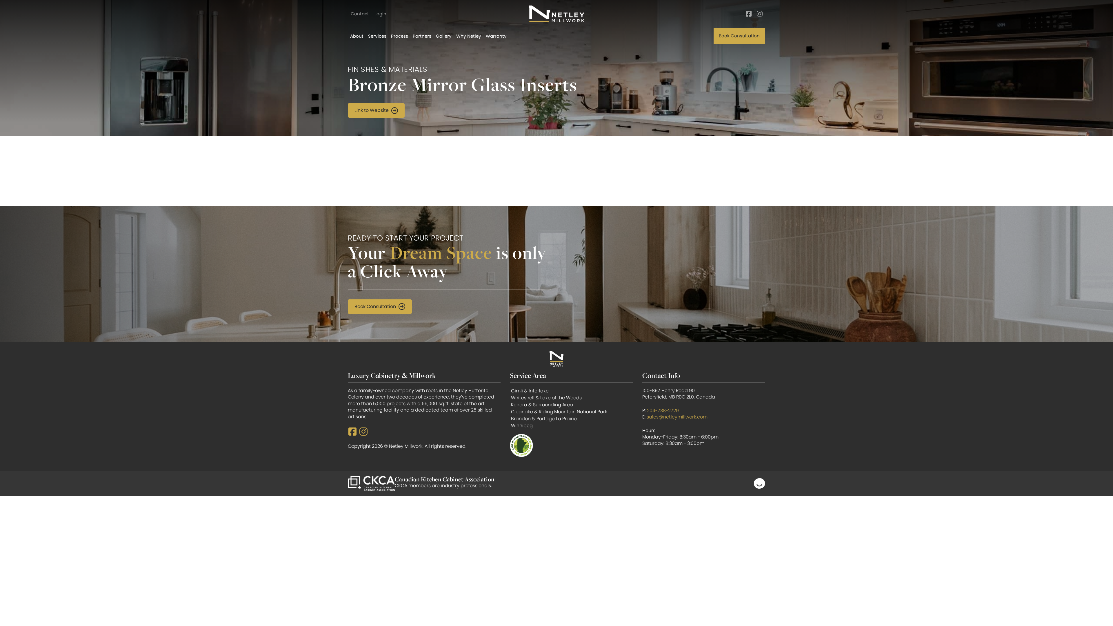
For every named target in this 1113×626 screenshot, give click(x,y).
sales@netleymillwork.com (677, 417)
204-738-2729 (663, 410)
